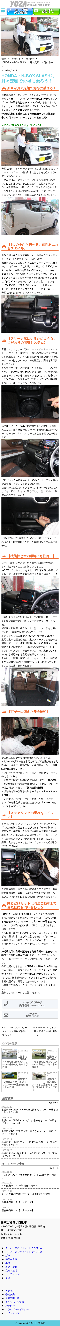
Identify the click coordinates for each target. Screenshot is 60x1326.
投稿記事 (16, 59)
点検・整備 (11, 1270)
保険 (7, 1278)
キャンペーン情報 (14, 1302)
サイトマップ (12, 1313)
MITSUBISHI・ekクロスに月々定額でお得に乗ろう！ (44, 1031)
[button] (20, 11)
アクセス (10, 1290)
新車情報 (30, 59)
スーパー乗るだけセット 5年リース (23, 1252)
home (4, 59)
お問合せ (10, 1306)
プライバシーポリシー (17, 1309)
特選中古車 (11, 1259)
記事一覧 (54, 1102)
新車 (7, 1255)
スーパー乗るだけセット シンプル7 (23, 1248)
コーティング (12, 1274)
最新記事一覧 (12, 1298)
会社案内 (10, 1294)
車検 (7, 1263)
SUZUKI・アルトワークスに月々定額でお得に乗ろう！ (15, 1031)
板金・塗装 (11, 1267)
